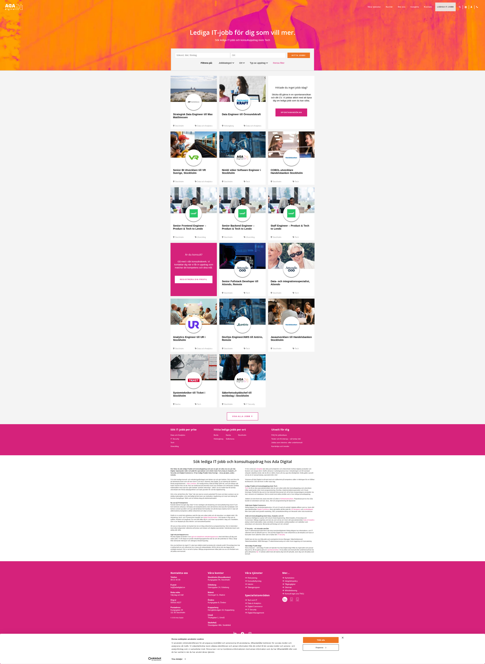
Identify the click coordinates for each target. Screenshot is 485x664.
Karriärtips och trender (280, 446)
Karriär (389, 7)
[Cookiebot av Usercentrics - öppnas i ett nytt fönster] (155, 659)
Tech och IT (252, 600)
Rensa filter (278, 63)
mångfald (259, 469)
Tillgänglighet (290, 584)
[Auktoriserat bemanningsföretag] (291, 599)
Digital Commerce (263, 509)
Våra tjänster (374, 7)
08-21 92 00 (175, 580)
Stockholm (179, 126)
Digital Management (256, 613)
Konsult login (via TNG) (294, 594)
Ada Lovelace (191, 483)
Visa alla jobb (241, 416)
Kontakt (428, 7)
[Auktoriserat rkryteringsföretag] (297, 599)
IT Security (250, 404)
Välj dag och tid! (177, 595)
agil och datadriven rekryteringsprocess (204, 537)
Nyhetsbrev (289, 578)
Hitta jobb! (299, 55)
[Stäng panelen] (343, 638)
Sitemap (288, 587)
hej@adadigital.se (178, 587)
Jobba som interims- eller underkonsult (286, 442)
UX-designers (295, 509)
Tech (248, 181)
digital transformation (210, 517)
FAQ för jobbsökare (279, 435)
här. (257, 552)
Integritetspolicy (291, 581)
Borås (216, 435)
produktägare (308, 509)
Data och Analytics (204, 126)
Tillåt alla (321, 640)
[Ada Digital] (14, 7)
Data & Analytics (308, 520)
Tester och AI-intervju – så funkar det (286, 439)
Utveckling (201, 237)
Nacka (177, 404)
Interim (250, 584)
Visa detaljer (177, 659)
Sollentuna (230, 439)
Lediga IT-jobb (445, 7)
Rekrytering (252, 578)
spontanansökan (273, 550)
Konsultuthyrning (254, 581)
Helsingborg (229, 126)
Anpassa (319, 647)
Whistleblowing (291, 590)
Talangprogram (254, 587)
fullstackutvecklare (287, 499)
